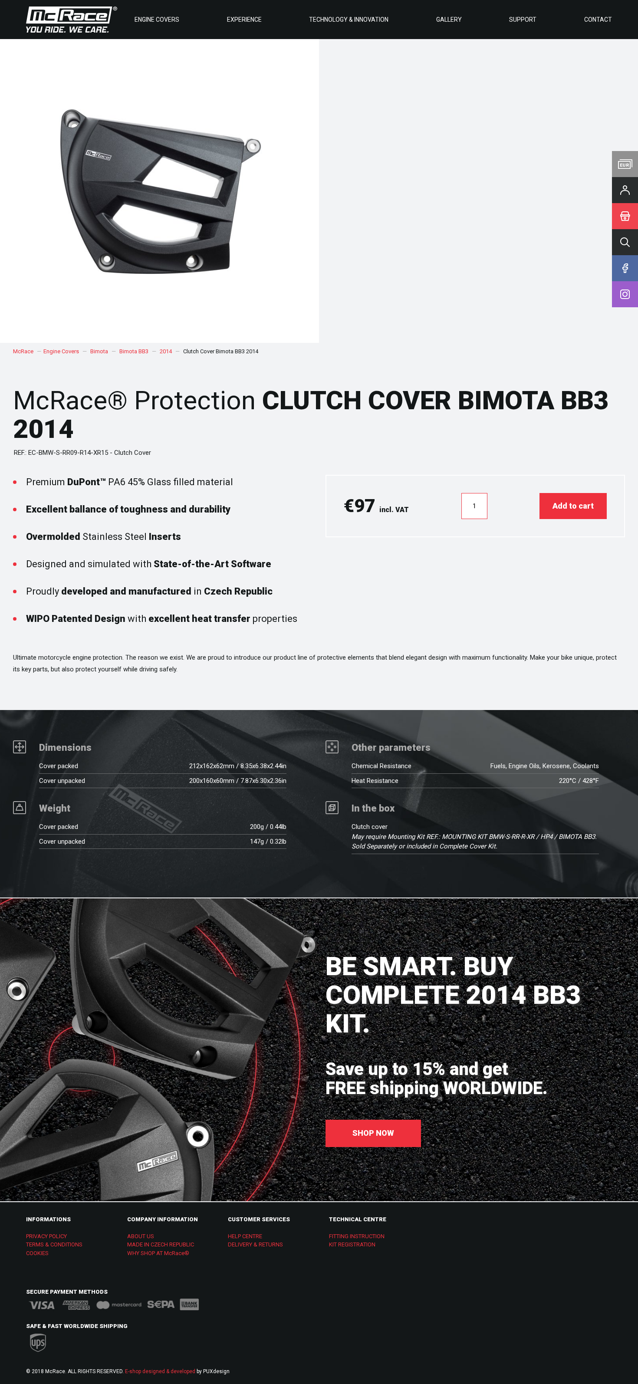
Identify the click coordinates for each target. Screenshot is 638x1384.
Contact (598, 19)
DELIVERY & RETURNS (255, 1244)
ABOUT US (140, 1236)
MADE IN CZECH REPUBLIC (160, 1244)
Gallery (449, 19)
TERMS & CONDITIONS (54, 1244)
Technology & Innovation (348, 19)
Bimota (99, 351)
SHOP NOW (373, 1132)
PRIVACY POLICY (46, 1236)
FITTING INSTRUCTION (357, 1236)
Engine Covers (157, 19)
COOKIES (37, 1253)
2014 (166, 351)
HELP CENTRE (245, 1236)
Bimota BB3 (133, 351)
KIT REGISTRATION (352, 1244)
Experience (244, 19)
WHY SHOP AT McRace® (158, 1253)
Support (522, 19)
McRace (23, 351)
